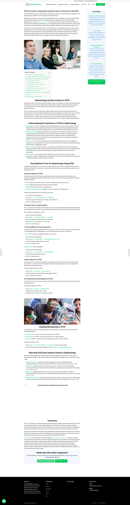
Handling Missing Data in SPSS (32, 90)
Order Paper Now (62, 461)
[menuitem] (51, 4)
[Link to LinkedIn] (103, 1)
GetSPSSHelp (27, 437)
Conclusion (28, 94)
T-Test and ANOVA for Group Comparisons (36, 84)
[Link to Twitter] (105, 1)
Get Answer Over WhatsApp (46, 461)
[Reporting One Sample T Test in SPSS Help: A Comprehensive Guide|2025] (1, 252)
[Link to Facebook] (99, 1)
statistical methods (43, 22)
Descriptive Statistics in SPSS (33, 80)
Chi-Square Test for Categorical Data (35, 82)
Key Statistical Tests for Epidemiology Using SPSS (37, 78)
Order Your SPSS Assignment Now (97, 81)
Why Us (47, 493)
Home (47, 483)
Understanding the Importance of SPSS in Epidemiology (38, 76)
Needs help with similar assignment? (34, 96)
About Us (47, 486)
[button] (4, 501)
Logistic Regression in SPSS (33, 86)
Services (47, 491)
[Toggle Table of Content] (48, 72)
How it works (48, 488)
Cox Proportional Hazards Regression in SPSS (37, 88)
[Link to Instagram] (101, 1)
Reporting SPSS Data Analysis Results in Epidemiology (38, 92)
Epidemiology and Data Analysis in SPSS (35, 74)
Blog (47, 495)
